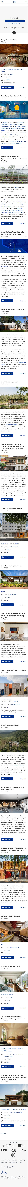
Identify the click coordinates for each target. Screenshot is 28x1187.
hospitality (11, 200)
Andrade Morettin (14, 547)
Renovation (20, 69)
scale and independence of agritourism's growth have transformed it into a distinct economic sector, (12, 210)
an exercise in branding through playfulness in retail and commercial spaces (12, 124)
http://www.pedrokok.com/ (14, 23)
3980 (8, 549)
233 (8, 77)
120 (8, 1059)
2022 (8, 1062)
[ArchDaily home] (14, 2)
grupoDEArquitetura (15, 704)
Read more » (23, 87)
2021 (8, 600)
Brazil (3, 71)
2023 (8, 80)
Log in (25, 1)
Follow (14, 20)
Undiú (11, 998)
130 (8, 950)
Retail (10, 700)
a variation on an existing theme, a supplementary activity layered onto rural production (13, 204)
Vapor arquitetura (14, 947)
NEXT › (4, 1133)
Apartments (4, 544)
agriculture (4, 200)
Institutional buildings (8, 1109)
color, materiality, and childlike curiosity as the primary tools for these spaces (13, 135)
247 (8, 597)
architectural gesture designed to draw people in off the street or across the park (13, 128)
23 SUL (11, 74)
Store (3, 592)
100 (8, 1000)
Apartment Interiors (7, 995)
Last (6, 1133)
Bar (2, 944)
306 (8, 1115)
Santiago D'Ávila (18, 1112)
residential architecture (11, 425)
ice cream (5, 122)
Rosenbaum (13, 594)
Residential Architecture (8, 69)
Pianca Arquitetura (14, 1055)
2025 (8, 1003)
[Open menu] (2, 2)
